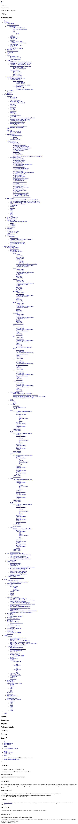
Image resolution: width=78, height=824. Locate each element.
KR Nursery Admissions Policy (17, 78)
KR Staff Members (11, 26)
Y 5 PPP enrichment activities (11, 748)
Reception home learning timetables (18, 574)
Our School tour (10, 49)
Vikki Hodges (13, 109)
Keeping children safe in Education (18, 638)
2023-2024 (21, 261)
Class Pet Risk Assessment (19, 407)
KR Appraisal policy (18, 154)
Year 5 (11, 214)
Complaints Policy (11, 629)
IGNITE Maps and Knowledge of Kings (22, 455)
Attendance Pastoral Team (16, 41)
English (14, 253)
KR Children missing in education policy (22, 164)
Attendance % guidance (15, 605)
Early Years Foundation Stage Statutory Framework (25, 395)
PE (13, 359)
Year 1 (11, 209)
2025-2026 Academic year (19, 67)
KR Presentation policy (18, 188)
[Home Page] (1, 2)
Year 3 (11, 212)
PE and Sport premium (12, 217)
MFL (14, 325)
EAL (8, 53)
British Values (10, 52)
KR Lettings (16, 183)
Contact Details (10, 23)
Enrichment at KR (11, 646)
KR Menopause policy (18, 186)
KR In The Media (11, 236)
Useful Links (10, 634)
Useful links (19, 290)
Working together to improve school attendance (21, 612)
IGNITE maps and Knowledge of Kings (22, 411)
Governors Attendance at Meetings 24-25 (20, 119)
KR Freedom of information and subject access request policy (27, 156)
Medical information (11, 220)
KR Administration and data (19, 145)
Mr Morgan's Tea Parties (13, 621)
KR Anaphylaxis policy (18, 158)
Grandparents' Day (14, 673)
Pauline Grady (13, 111)
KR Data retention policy (19, 167)
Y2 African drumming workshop (18, 649)
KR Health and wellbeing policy (20, 178)
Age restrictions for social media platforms (20, 642)
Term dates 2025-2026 (15, 131)
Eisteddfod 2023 (17, 665)
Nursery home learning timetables (18, 572)
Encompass (9, 229)
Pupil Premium (10, 198)
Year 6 (11, 216)
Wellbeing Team (14, 44)
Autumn (12, 595)
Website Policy (7, 754)
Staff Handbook (10, 234)
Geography (15, 291)
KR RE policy (16, 191)
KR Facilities (16, 152)
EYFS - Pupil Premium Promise (17, 204)
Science (15, 279)
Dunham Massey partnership (17, 647)
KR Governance (17, 153)
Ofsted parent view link (15, 57)
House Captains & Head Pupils (14, 683)
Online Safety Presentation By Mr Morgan (20, 640)
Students (9, 93)
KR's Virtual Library (12, 560)
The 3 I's (18, 275)
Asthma (11, 223)
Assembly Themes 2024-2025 (17, 578)
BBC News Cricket (14, 244)
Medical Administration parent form (18, 221)
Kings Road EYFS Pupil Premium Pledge (20, 64)
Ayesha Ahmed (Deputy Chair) (17, 102)
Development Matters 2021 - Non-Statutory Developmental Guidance (29, 396)
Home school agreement (15, 564)
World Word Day (14, 658)
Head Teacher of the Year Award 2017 (19, 582)
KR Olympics (10, 694)
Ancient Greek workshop (16, 650)
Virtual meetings (14, 565)
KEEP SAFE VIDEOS (15, 632)
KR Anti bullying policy (18, 161)
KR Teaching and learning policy (21, 193)
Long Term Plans (20, 257)
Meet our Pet (16, 406)
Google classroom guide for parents (18, 571)
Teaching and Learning (9, 246)
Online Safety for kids (15, 639)
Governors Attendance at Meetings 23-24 (20, 120)
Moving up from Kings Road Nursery (25, 89)
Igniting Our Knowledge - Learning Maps (23, 393)
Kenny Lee (12, 108)
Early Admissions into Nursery (23, 85)
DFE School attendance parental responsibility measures (23, 610)
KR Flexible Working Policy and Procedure (23, 172)
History (14, 302)
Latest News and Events (12, 580)
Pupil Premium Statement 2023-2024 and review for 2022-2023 (25, 202)
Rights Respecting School (13, 696)
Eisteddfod (12, 660)
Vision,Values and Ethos (12, 51)
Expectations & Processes (22, 273)
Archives (15, 124)
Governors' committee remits (17, 123)
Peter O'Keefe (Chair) (15, 100)
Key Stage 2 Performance (16, 135)
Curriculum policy (14, 249)
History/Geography (23, 418)
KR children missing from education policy (20, 608)
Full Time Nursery (20, 82)
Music (14, 348)
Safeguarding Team (14, 37)
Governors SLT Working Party (17, 122)
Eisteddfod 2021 (17, 669)
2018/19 (15, 137)
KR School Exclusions (18, 150)
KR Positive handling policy (19, 190)
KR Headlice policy (17, 175)
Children (6, 635)
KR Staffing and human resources (21, 146)
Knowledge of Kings (21, 414)
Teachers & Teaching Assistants (17, 27)
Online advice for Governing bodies (18, 126)
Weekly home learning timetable (17, 569)
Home (5, 21)
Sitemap (6, 751)
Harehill (12, 684)
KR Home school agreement (20, 179)
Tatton (11, 691)
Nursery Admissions (18, 81)
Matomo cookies (8, 803)
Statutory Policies (14, 142)
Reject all (3, 777)
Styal (11, 690)
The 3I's (18, 254)
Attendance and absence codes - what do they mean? (22, 604)
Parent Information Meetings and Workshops (20, 558)
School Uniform (10, 614)
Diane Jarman (13, 107)
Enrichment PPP (14, 205)
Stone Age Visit (13, 651)
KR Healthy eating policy (19, 176)
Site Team (12, 46)
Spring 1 (12, 594)
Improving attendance (15, 609)
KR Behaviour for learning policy (21, 149)
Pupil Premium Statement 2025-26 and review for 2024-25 (24, 199)
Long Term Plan (20, 270)
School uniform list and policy (17, 616)
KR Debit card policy (18, 165)
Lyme (11, 687)
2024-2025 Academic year (19, 68)
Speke (11, 688)
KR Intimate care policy (18, 180)
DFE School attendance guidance (18, 645)
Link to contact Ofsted (15, 59)
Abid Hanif (12, 104)
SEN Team (12, 40)
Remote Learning (17, 430)
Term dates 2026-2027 (15, 133)
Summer (15, 587)
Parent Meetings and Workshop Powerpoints (20, 66)
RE (13, 370)
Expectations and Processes (22, 266)
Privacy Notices (13, 232)
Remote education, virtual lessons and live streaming (22, 567)
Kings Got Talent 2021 (18, 655)
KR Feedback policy (18, 171)
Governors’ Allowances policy (17, 127)
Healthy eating (13, 679)
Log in (5, 713)
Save (14, 822)
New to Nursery (17, 71)
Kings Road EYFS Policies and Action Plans (20, 63)
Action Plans (19, 259)
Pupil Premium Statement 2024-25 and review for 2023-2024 (24, 201)
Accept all (9, 777)
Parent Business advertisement (14, 628)
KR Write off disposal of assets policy (22, 197)
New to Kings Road (21, 87)
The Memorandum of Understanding (25, 265)
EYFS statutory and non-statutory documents (20, 62)
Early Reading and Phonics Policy (18, 556)
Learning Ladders (20, 258)
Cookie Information (8, 752)
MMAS (11, 710)
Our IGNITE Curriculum (13, 247)
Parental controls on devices (16, 623)
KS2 (14, 31)
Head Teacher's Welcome (13, 25)
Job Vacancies (10, 90)
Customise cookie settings (19, 777)
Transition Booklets (14, 70)
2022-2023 (21, 262)
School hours (10, 613)
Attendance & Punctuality (13, 597)
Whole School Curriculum (16, 251)
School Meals (10, 617)
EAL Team (12, 36)
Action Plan (19, 276)
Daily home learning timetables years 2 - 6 (20, 568)
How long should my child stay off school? (20, 606)
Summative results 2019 (15, 139)
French (20, 421)
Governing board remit (15, 115)
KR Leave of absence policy (20, 182)
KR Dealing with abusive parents (21, 168)
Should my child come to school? (18, 601)
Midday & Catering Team (16, 45)
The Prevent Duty (11, 227)
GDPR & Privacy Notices (13, 231)
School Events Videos (12, 698)
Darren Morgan (13, 97)
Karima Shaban (13, 113)
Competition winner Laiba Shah (17, 243)
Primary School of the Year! (16, 240)
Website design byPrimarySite (11, 759)
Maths (14, 268)
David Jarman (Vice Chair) (16, 101)
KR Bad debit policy (18, 163)
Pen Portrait (12, 225)
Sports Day (12, 677)
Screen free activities (15, 575)
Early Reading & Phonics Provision (15, 553)
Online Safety (10, 631)
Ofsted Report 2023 (14, 56)
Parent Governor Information (14, 583)
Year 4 (11, 213)
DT (20, 415)
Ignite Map (18, 412)
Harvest (11, 657)
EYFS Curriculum (14, 392)
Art (13, 336)
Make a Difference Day (15, 675)
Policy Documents (11, 141)
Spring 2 (12, 593)
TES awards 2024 (14, 238)
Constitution (13, 116)
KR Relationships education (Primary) (22, 148)
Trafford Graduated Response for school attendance (22, 599)
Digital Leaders (10, 681)
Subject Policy (19, 255)
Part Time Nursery (20, 83)
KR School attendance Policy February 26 (20, 602)
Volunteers (9, 92)
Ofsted (8, 55)
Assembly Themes (11, 576)
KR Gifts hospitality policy (19, 173)
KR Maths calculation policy (20, 184)
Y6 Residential (13, 676)
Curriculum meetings (15, 552)
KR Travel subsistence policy (20, 194)
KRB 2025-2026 (14, 586)
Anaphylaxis (13, 224)
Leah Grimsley (13, 98)
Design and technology (18, 324)
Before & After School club (16, 48)
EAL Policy (12, 627)
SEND (8, 128)
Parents (5, 579)
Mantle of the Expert (15, 653)
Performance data (11, 134)
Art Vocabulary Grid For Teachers (24, 347)
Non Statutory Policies (15, 157)
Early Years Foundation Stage (20, 29)
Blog (8, 235)
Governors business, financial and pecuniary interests (22, 117)
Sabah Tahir (13, 112)
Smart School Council (12, 695)
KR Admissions (16, 143)
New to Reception (17, 72)
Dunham (12, 685)
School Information (8, 94)
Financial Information (12, 219)
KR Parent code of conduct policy (21, 187)
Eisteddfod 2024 (17, 661)
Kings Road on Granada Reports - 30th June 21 (21, 239)
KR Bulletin (10, 584)
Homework (9, 636)
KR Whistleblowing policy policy (21, 195)
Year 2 (11, 210)
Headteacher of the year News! (17, 242)
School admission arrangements (14, 77)
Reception (12, 208)
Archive (15, 403)
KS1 (14, 30)
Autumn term (16, 590)
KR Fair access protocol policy (20, 169)
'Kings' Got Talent (14, 654)
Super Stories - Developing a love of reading (26, 264)
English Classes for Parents (13, 625)
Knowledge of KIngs (21, 494)
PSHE (14, 381)
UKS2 (17, 34)
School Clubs (10, 620)
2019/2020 (15, 138)
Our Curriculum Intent (15, 250)
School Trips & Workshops (13, 619)
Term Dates (9, 130)
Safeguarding (10, 228)
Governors (9, 96)
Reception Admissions (15, 79)
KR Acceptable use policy (19, 160)
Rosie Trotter (13, 105)
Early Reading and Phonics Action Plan (19, 557)
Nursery (12, 206)
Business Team (13, 38)
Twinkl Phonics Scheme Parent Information (20, 554)
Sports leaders (10, 692)
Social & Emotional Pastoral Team (18, 42)
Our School (6, 22)
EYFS (8, 60)
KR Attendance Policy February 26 (18, 598)
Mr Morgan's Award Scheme (14, 699)
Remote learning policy (15, 563)
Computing (15, 313)
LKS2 (17, 33)
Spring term (15, 589)
